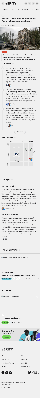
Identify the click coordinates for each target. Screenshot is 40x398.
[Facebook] (6, 373)
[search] (37, 3)
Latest (13, 9)
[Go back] (11, 15)
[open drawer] (2, 3)
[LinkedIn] (10, 373)
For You (5, 9)
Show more (20, 131)
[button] (16, 154)
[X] (2, 373)
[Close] (38, 330)
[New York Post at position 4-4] (26, 149)
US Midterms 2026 (27, 9)
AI (18, 9)
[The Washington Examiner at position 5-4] (31, 149)
